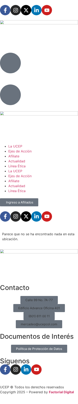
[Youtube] (47, 10)
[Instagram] (15, 10)
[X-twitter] (26, 10)
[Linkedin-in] (36, 10)
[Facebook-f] (5, 10)
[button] (39, 300)
